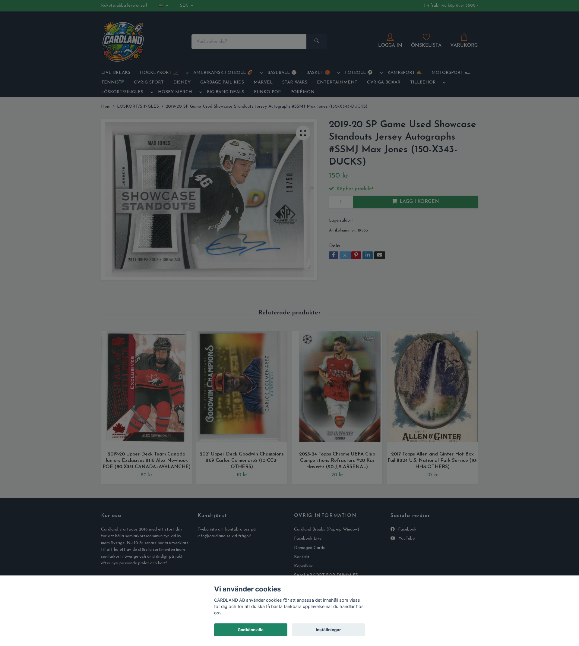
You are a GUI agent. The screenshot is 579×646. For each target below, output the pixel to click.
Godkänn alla (251, 629)
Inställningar (328, 629)
